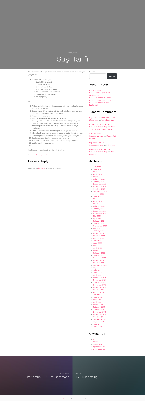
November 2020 (99, 280)
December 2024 (99, 211)
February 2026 (99, 179)
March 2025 (98, 204)
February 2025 (99, 206)
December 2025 (99, 184)
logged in (41, 168)
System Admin (99, 347)
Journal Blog (81, 398)
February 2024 (99, 221)
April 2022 (97, 248)
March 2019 (98, 305)
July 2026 (97, 167)
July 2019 (97, 295)
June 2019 (97, 297)
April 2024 (97, 218)
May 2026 (97, 172)
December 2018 (99, 312)
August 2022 (98, 238)
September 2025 (100, 191)
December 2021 (99, 258)
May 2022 (97, 245)
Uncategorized (41, 155)
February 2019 (99, 307)
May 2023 (97, 228)
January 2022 (98, 255)
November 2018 (99, 314)
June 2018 (97, 327)
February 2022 (99, 253)
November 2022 (99, 233)
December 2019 (99, 285)
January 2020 (98, 282)
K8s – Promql (95, 90)
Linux (95, 342)
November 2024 (99, 214)
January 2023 (98, 231)
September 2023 (100, 226)
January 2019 (98, 309)
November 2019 (99, 287)
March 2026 (98, 177)
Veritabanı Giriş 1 (108, 120)
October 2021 (98, 263)
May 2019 (97, 300)
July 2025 (97, 196)
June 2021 (97, 273)
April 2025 (97, 201)
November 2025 (99, 186)
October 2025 (99, 189)
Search (92, 72)
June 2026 (97, 169)
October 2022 (99, 236)
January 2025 (98, 209)
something (97, 344)
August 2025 (98, 194)
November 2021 (99, 260)
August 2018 (98, 322)
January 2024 (98, 223)
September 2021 (100, 265)
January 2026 (98, 182)
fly (94, 339)
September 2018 (100, 319)
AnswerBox (89, 398)
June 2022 (97, 243)
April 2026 (97, 174)
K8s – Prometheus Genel (100, 98)
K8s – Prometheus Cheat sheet (102, 100)
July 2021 (97, 270)
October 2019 (98, 290)
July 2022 (97, 241)
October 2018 (98, 317)
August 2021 (98, 268)
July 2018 (97, 324)
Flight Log (110, 145)
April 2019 (97, 302)
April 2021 (97, 275)
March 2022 (98, 250)
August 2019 (98, 292)
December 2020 (99, 277)
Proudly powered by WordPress (61, 398)
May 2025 (97, 199)
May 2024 (97, 216)
